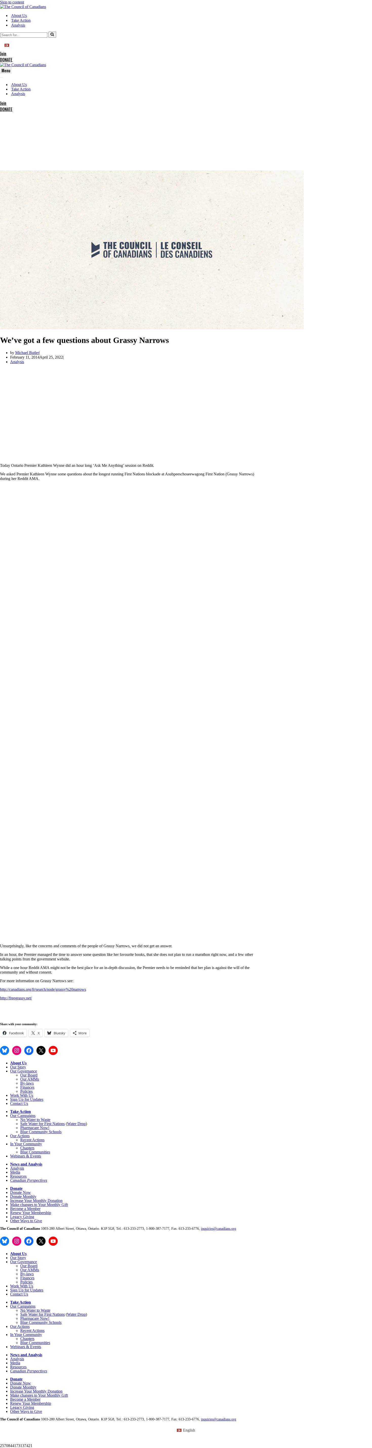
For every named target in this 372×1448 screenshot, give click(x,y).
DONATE (6, 60)
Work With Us (21, 1095)
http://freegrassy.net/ (16, 998)
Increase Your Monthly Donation (36, 1200)
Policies (26, 1091)
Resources (18, 1176)
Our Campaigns (22, 1115)
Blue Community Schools (40, 1132)
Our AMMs (29, 1079)
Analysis (18, 25)
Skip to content (12, 2)
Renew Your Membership (30, 1213)
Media (15, 1172)
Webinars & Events (25, 1156)
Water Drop (76, 1124)
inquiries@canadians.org (218, 1229)
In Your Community (26, 1144)
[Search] (52, 35)
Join (3, 54)
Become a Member (25, 1208)
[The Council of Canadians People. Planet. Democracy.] (23, 7)
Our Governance (23, 1071)
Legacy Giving (22, 1217)
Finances (27, 1087)
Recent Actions (32, 1140)
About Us (19, 15)
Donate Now (20, 1192)
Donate (16, 1188)
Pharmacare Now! (34, 1128)
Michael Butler (27, 352)
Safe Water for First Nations (42, 1124)
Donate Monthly (23, 1196)
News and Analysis (26, 1164)
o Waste (44, 1119)
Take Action (21, 20)
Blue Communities (35, 1152)
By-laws (27, 1083)
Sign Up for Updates (26, 1099)
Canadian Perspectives (28, 1180)
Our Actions (20, 1136)
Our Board (28, 1075)
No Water (28, 1119)
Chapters (27, 1148)
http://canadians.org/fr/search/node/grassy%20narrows (43, 989)
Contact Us (19, 1103)
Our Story (18, 1067)
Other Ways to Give (26, 1221)
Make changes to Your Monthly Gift (39, 1204)
